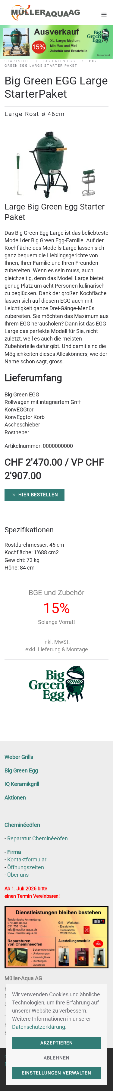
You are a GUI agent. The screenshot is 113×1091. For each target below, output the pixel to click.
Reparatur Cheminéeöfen (37, 838)
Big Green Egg (21, 770)
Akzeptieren (56, 1043)
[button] (103, 12)
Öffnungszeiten (25, 867)
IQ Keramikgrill (22, 784)
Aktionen (15, 797)
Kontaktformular (26, 859)
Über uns (18, 875)
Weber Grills (19, 757)
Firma (14, 852)
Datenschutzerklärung (38, 1027)
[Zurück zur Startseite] (42, 12)
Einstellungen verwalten (56, 1073)
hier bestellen (38, 494)
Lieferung (49, 649)
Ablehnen (57, 1058)
